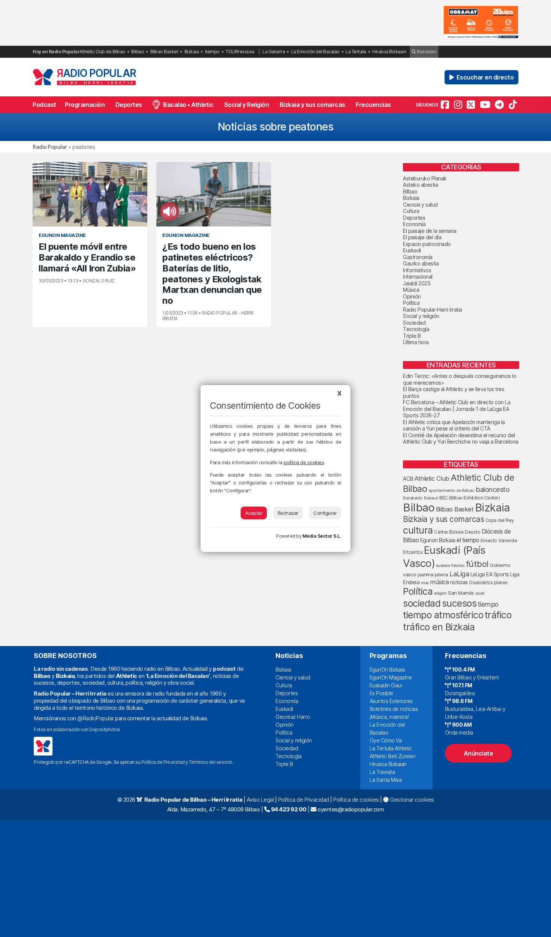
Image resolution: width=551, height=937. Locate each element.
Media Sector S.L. (321, 536)
